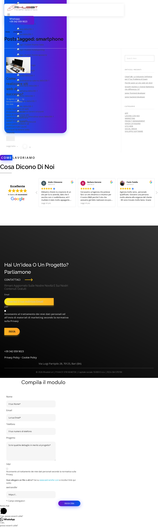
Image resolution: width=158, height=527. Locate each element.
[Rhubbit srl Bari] (23, 7)
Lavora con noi (132, 116)
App (126, 113)
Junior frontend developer (135, 93)
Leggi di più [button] (46, 203)
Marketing (130, 118)
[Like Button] (10, 138)
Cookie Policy (29, 357)
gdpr (6, 306)
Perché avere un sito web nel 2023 (138, 83)
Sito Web (9, 104)
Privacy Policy (12, 357)
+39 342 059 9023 (14, 351)
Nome (9, 396)
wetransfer (11, 487)
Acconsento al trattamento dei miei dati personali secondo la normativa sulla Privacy (41, 473)
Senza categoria (132, 123)
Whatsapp (14, 19)
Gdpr (8, 464)
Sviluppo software (134, 131)
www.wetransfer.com (49, 480)
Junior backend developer (135, 97)
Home (8, 32)
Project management (135, 121)
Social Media (131, 129)
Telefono (10, 424)
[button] (156, 193)
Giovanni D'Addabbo (14, 101)
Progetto (10, 437)
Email (6, 294)
